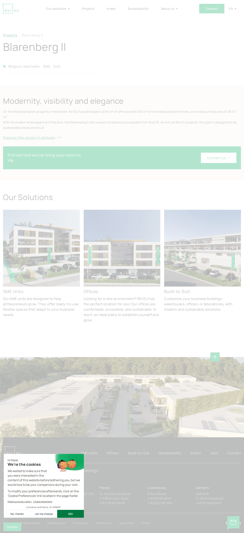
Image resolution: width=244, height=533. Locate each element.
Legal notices (126, 523)
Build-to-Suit (139, 453)
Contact (211, 8)
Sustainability (170, 453)
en (231, 8)
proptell (61, 523)
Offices (113, 453)
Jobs (214, 453)
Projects (10, 35)
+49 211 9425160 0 (209, 503)
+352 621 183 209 (160, 503)
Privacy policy (80, 523)
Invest (196, 453)
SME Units (89, 453)
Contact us (216, 158)
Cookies (145, 523)
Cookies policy (104, 523)
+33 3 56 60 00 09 (112, 503)
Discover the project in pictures (29, 137)
